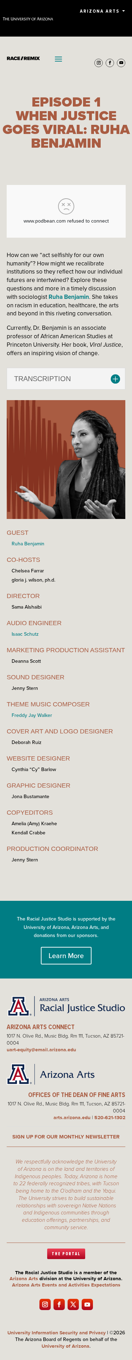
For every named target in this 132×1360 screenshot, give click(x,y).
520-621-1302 (109, 1117)
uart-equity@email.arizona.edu (41, 1049)
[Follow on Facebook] (110, 63)
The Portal (66, 1254)
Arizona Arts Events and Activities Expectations (66, 1285)
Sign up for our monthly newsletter (66, 1137)
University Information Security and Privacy (56, 1332)
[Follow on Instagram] (98, 63)
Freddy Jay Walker (32, 715)
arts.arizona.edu (72, 1117)
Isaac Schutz (25, 634)
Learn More (66, 955)
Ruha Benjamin (69, 297)
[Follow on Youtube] (121, 63)
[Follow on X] (73, 1304)
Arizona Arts (100, 11)
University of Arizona (65, 1346)
